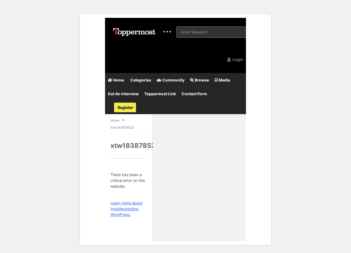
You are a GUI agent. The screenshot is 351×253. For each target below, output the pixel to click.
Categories (140, 80)
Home (118, 80)
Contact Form (194, 93)
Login (237, 59)
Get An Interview (123, 93)
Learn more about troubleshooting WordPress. (126, 209)
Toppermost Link (160, 93)
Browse (201, 80)
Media (224, 80)
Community (173, 80)
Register (125, 107)
